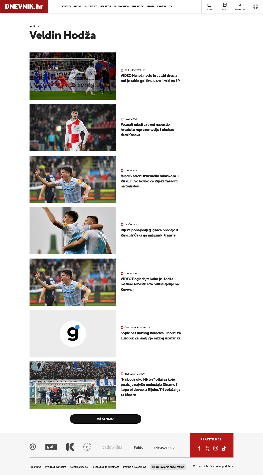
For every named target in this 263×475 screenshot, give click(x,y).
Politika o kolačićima (134, 467)
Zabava (162, 6)
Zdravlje (138, 6)
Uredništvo (35, 467)
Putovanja (121, 6)
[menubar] (255, 6)
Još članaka (105, 419)
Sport (77, 6)
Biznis (150, 6)
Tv (170, 6)
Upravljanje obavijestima (170, 467)
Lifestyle (105, 6)
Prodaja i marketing (55, 467)
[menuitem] (255, 6)
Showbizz (90, 6)
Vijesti (66, 6)
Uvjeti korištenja (78, 467)
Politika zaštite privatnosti (105, 467)
